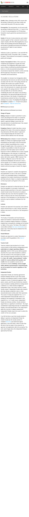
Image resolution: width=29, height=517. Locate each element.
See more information (18, 227)
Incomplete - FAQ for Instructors (12, 103)
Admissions (11, 6)
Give (23, 6)
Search (27, 7)
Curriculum (5, 11)
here (14, 101)
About (18, 6)
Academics (3, 6)
